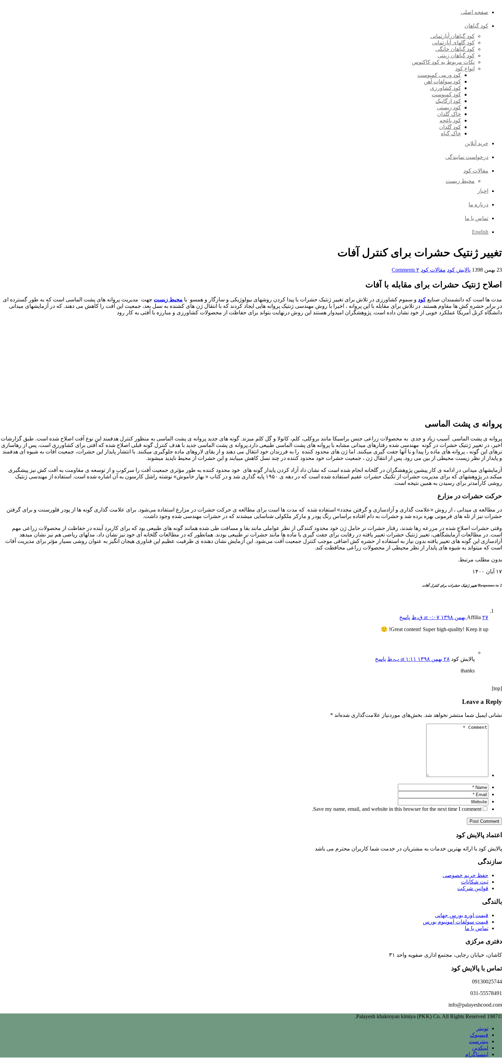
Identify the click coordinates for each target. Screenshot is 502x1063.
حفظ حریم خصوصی (465, 875)
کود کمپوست (446, 94)
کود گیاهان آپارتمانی (452, 36)
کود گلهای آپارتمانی (453, 42)
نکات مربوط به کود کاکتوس (443, 62)
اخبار (482, 191)
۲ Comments (405, 270)
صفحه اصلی (474, 12)
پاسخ (404, 617)
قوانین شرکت (472, 888)
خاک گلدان (449, 114)
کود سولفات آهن (442, 81)
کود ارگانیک (448, 101)
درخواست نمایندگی (466, 157)
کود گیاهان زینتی (456, 55)
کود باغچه (450, 120)
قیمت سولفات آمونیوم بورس (455, 922)
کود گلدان (450, 127)
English (480, 232)
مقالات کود (475, 171)
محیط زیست (460, 181)
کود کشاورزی (445, 88)
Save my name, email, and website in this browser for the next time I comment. (397, 809)
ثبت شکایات (474, 882)
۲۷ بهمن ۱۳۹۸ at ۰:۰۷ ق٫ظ (450, 617)
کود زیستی (449, 107)
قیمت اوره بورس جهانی (461, 915)
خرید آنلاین (476, 143)
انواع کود (465, 68)
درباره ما (478, 204)
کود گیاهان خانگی (455, 49)
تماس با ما (476, 218)
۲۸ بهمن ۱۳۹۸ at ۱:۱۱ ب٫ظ (418, 659)
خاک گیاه (451, 133)
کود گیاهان (476, 26)
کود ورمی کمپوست (439, 75)
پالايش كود (459, 270)
